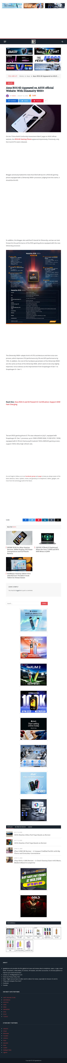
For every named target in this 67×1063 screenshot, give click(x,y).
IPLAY (5, 1014)
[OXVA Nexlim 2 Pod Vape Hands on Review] (9, 842)
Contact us (6, 975)
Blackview (6, 1033)
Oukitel (5, 1047)
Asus (10, 83)
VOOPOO (6, 1002)
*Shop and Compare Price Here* (12, 981)
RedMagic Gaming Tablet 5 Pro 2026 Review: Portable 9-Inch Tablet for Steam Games (19, 576)
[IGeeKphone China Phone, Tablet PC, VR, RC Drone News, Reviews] (33, 41)
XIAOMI (30, 827)
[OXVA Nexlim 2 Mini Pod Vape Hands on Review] (9, 834)
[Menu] (5, 42)
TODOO (5, 1016)
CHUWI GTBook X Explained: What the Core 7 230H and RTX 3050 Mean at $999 (47, 549)
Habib (14, 96)
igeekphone (38, 1060)
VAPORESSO (6, 1000)
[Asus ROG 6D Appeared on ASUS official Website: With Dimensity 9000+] (33, 118)
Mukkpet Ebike (7, 1050)
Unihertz (5, 1038)
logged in (18, 590)
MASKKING (6, 1009)
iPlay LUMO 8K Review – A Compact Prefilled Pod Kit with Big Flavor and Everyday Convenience (37, 852)
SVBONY (5, 1029)
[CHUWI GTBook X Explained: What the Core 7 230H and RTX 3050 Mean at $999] (48, 538)
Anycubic (5, 1043)
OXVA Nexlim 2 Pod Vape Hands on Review (30, 843)
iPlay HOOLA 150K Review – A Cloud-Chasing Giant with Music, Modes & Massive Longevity (37, 862)
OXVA (4, 1004)
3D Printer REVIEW (20, 827)
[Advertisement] (33, 23)
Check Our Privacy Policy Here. (11, 977)
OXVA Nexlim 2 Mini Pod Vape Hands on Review (32, 835)
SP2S (4, 1012)
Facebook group (30, 476)
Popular (9, 827)
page (40, 476)
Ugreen (5, 1052)
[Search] (62, 42)
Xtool (4, 1045)
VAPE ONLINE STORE (9, 997)
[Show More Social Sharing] (45, 100)
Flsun (4, 1040)
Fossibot (5, 1036)
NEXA (4, 1007)
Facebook (6, 983)
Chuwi (5, 1031)
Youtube (5, 985)
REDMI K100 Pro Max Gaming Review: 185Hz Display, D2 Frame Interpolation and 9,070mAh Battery (19, 550)
